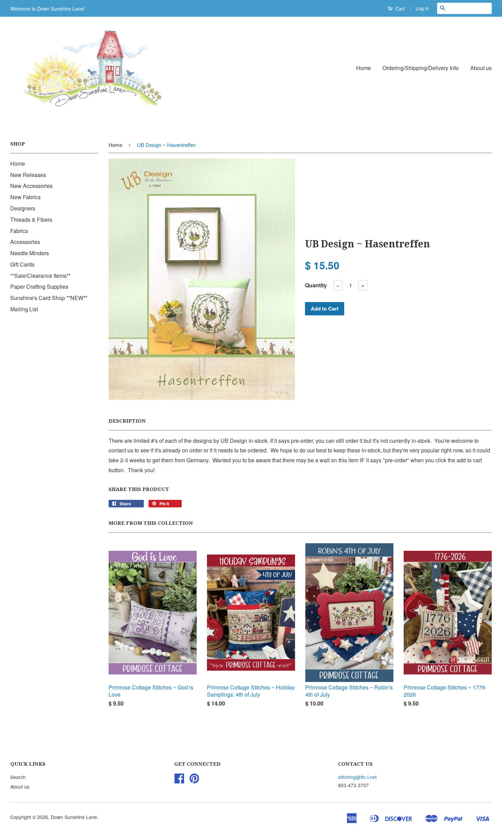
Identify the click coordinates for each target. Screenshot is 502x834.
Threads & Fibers (31, 219)
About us (481, 68)
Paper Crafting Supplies (39, 286)
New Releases (28, 175)
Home (363, 68)
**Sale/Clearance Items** (40, 275)
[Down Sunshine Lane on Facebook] (179, 780)
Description (127, 421)
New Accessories (31, 186)
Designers (22, 208)
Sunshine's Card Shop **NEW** (48, 298)
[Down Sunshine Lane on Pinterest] (194, 780)
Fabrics (19, 231)
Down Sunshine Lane (74, 817)
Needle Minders (29, 253)
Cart (399, 8)
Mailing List (24, 309)
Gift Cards (22, 264)
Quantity (316, 285)
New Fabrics (25, 197)
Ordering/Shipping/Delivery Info (420, 68)
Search (18, 777)
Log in (422, 8)
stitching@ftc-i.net (357, 777)
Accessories (25, 242)
